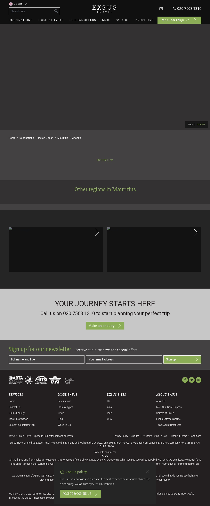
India (109, 413)
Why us (122, 20)
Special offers (83, 20)
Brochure (144, 20)
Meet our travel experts (169, 407)
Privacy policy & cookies (126, 436)
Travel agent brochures (168, 425)
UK (108, 401)
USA (109, 419)
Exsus (105, 9)
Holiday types (51, 20)
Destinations (21, 20)
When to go (64, 425)
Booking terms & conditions (186, 436)
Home (12, 138)
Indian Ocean (45, 138)
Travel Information (18, 419)
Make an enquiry (175, 20)
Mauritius (62, 138)
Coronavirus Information (22, 425)
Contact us (15, 407)
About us (161, 401)
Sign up (171, 359)
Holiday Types (65, 407)
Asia (109, 407)
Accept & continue (77, 494)
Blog (106, 20)
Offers (61, 413)
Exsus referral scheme (168, 419)
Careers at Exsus (165, 413)
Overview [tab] (105, 160)
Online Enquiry (17, 413)
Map (190, 124)
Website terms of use (155, 436)
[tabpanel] (105, 226)
